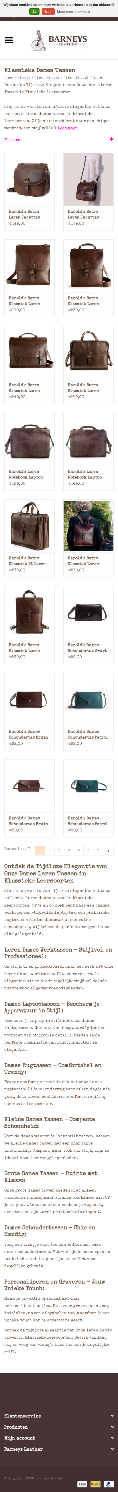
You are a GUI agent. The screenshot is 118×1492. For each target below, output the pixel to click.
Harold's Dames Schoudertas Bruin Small (28, 822)
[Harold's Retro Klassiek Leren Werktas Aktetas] (29, 352)
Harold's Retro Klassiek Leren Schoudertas (24, 301)
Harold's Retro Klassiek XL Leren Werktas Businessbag (27, 561)
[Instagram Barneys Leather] (69, 1390)
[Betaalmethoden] (81, 1484)
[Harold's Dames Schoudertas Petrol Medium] (88, 699)
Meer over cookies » (73, 12)
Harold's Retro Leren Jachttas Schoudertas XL (83, 215)
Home (8, 78)
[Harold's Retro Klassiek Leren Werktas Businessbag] (88, 352)
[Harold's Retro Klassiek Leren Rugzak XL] (29, 612)
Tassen (24, 78)
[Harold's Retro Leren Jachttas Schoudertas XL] (88, 179)
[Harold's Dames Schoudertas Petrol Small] (88, 785)
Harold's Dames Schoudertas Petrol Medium (88, 735)
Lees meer (68, 128)
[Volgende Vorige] (108, 851)
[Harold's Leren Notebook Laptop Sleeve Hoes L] (29, 439)
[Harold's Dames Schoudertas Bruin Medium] (29, 699)
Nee (48, 12)
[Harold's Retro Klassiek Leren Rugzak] (88, 525)
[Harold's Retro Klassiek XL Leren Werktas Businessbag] (29, 525)
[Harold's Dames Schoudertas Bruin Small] (29, 785)
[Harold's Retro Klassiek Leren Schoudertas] (29, 265)
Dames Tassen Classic (83, 78)
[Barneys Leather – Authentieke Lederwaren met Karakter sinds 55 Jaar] (67, 40)
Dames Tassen (47, 78)
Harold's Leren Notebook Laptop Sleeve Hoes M (85, 475)
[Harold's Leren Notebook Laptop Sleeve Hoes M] (88, 439)
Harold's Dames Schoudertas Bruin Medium (28, 735)
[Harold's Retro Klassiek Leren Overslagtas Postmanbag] (88, 265)
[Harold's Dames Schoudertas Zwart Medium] (88, 612)
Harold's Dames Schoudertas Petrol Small (88, 822)
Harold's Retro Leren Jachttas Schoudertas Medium (24, 215)
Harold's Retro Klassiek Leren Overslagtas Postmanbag (83, 301)
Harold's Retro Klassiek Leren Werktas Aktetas (25, 388)
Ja (34, 12)
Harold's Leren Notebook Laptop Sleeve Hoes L (26, 475)
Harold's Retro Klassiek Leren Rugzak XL (24, 648)
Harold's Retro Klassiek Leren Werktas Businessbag (83, 388)
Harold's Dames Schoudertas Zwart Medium (87, 648)
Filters (12, 140)
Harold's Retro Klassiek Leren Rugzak (83, 561)
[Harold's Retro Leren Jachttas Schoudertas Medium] (29, 179)
